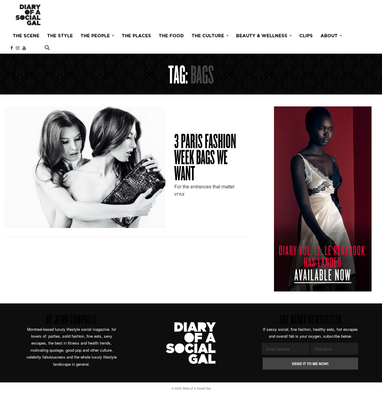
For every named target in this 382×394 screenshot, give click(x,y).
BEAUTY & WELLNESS (261, 36)
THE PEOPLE (95, 36)
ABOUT (329, 36)
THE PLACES (136, 36)
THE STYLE (60, 36)
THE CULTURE (208, 36)
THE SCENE (26, 36)
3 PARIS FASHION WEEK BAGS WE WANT (205, 159)
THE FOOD (171, 36)
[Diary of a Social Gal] (28, 14)
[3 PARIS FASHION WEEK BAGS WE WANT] (84, 167)
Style (179, 194)
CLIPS (306, 36)
